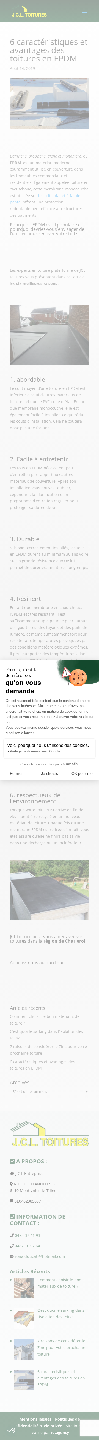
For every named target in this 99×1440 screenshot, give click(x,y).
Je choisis (49, 773)
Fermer (16, 773)
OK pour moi (83, 773)
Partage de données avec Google (35, 751)
